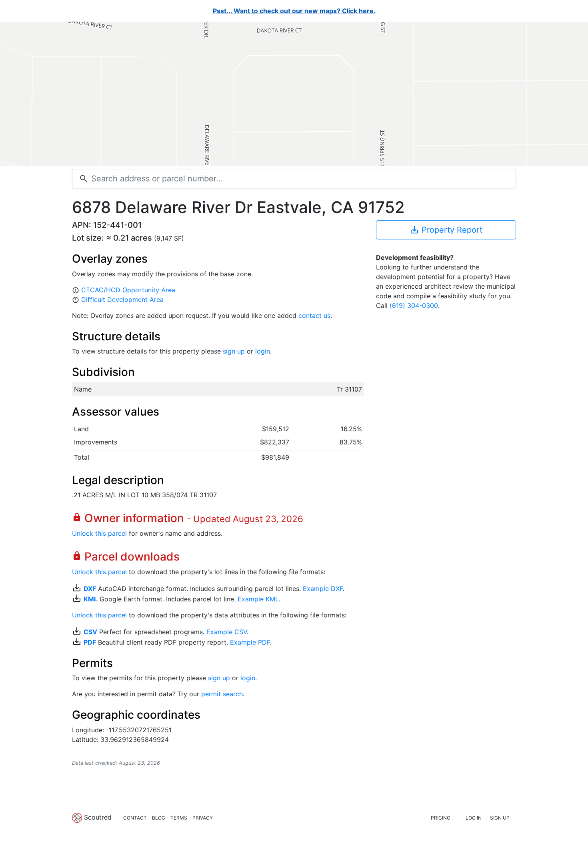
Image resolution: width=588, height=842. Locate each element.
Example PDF (250, 642)
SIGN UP (500, 818)
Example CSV (226, 632)
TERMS (178, 818)
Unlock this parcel (99, 533)
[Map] (294, 94)
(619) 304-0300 (414, 305)
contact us (314, 315)
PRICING (440, 818)
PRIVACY (202, 818)
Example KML (258, 599)
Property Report (446, 230)
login (262, 351)
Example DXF (323, 589)
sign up (234, 351)
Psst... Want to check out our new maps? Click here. (294, 11)
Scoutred (98, 817)
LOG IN (474, 818)
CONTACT (135, 818)
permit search (222, 694)
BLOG (158, 818)
